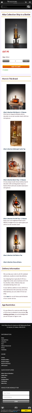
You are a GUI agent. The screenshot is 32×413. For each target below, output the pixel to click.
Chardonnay (4, 381)
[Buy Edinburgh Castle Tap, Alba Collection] (16, 133)
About (2, 338)
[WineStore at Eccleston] (2, 2)
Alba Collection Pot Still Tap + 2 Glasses (15, 218)
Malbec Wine (4, 375)
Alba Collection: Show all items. (12, 262)
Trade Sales (3, 349)
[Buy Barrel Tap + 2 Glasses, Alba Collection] (16, 164)
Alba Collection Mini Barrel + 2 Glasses (14, 112)
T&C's (2, 343)
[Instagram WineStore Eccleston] (29, 408)
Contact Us (3, 341)
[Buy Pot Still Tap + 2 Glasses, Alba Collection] (16, 203)
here (8, 296)
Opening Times (4, 340)
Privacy (3, 347)
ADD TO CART (16, 66)
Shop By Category (5, 361)
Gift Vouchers (4, 365)
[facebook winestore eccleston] (2, 408)
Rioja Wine (3, 377)
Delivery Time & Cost (6, 345)
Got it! (26, 410)
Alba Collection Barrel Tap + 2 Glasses (14, 180)
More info (15, 411)
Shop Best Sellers (5, 359)
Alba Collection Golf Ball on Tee (12, 255)
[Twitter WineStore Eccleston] (16, 408)
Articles (3, 357)
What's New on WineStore (7, 373)
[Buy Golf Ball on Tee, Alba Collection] (16, 240)
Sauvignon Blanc (5, 379)
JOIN (16, 401)
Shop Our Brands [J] (5, 363)
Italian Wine (4, 383)
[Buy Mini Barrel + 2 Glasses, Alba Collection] (16, 96)
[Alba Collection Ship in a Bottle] (16, 33)
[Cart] (26, 2)
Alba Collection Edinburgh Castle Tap (14, 149)
